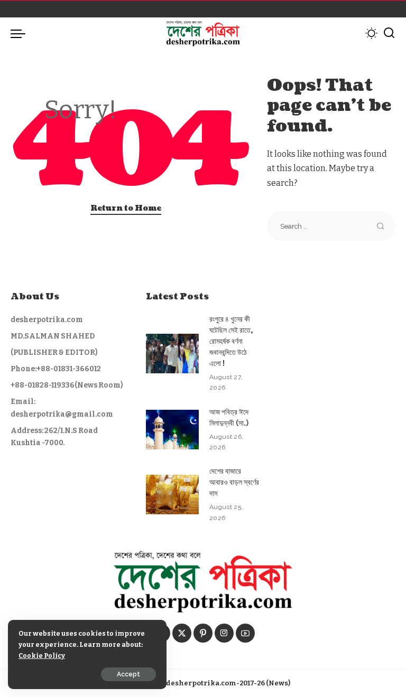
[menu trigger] (21, 33)
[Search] (389, 33)
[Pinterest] (203, 633)
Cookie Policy (42, 656)
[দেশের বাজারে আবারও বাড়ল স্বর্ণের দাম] (172, 494)
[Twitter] (181, 633)
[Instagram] (224, 633)
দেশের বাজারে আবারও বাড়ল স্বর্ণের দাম (234, 482)
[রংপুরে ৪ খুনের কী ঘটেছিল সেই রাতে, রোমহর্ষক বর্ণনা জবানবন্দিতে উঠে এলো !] (172, 353)
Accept (128, 674)
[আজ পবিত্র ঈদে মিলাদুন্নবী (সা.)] (172, 429)
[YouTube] (245, 633)
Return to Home (125, 208)
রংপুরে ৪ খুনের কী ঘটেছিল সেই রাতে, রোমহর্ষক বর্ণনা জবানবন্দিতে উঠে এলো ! (231, 341)
